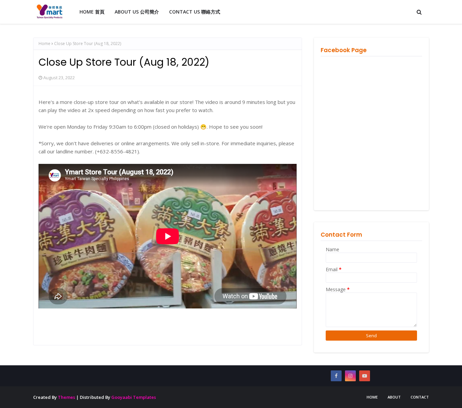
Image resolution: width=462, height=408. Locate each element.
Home (44, 43)
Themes (66, 397)
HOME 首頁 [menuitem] (92, 11)
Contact (420, 397)
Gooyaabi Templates (133, 397)
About (394, 397)
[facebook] (336, 375)
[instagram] (350, 375)
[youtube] (364, 375)
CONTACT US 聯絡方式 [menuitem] (194, 11)
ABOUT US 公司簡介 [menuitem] (137, 11)
